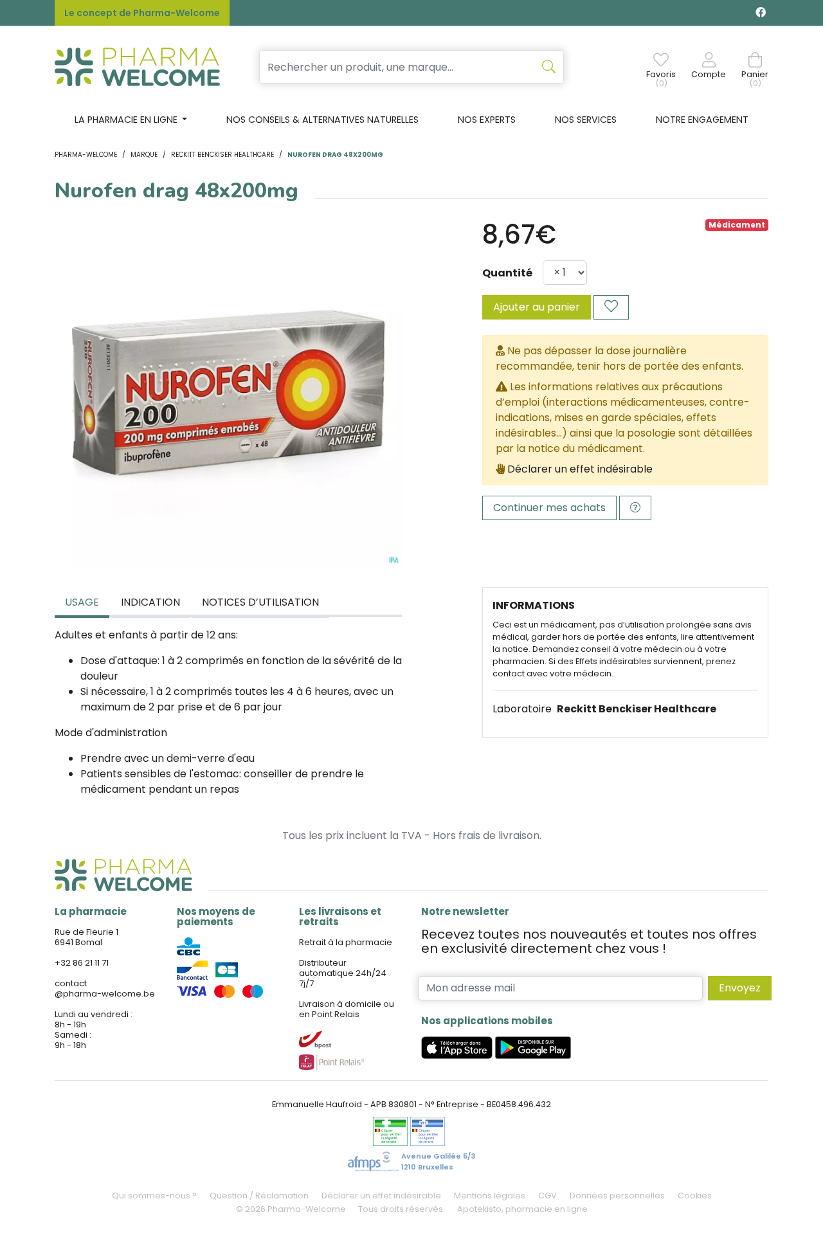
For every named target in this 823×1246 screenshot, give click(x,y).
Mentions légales (489, 1195)
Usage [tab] (82, 602)
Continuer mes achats (549, 507)
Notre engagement (702, 119)
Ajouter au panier (536, 307)
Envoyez (740, 987)
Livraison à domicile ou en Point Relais (346, 1009)
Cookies (695, 1195)
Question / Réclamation (259, 1195)
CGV (547, 1195)
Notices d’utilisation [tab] (260, 602)
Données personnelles (617, 1195)
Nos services (586, 119)
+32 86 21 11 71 (82, 963)
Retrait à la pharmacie (345, 942)
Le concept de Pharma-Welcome (142, 12)
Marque (144, 154)
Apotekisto (522, 1209)
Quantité (507, 273)
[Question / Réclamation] (635, 508)
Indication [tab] (150, 602)
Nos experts (487, 119)
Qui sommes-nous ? (154, 1195)
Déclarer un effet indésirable (580, 469)
